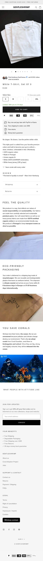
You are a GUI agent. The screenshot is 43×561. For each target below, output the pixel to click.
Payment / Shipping (9, 484)
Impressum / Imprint (10, 511)
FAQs (5, 488)
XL (28, 99)
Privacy (5, 507)
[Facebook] (9, 529)
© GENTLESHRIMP (21, 544)
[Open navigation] (3, 7)
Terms (5, 500)
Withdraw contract (11, 520)
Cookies (5, 514)
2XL (36, 99)
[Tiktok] (4, 530)
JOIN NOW (21, 422)
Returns (8, 191)
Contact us (6, 477)
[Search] (36, 7)
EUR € (20, 539)
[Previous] (11, 71)
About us (6, 458)
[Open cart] (40, 7)
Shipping (9, 184)
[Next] (31, 71)
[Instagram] (14, 529)
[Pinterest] (19, 529)
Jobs (4, 465)
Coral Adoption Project (10, 462)
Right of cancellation (10, 503)
